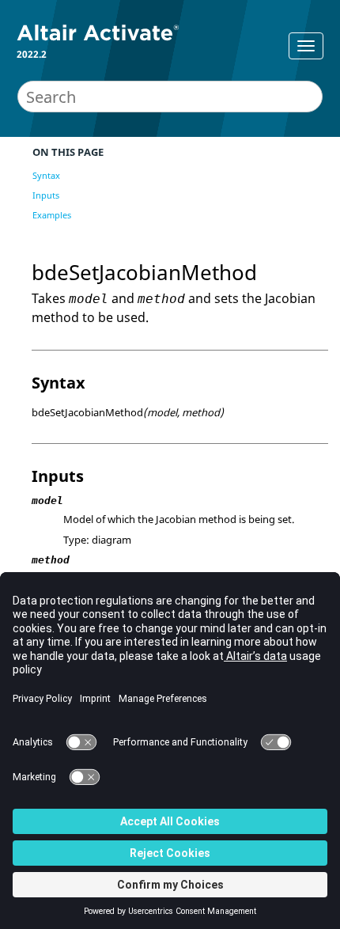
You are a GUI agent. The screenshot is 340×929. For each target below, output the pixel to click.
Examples (51, 215)
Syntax (46, 175)
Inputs (45, 195)
